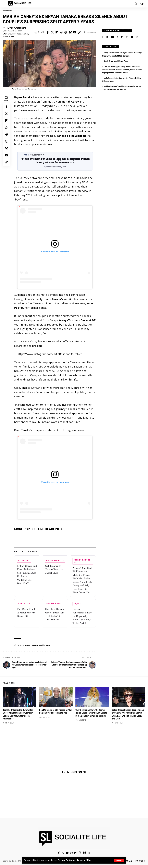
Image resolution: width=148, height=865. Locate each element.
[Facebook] (103, 37)
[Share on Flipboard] (57, 32)
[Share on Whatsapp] (6, 127)
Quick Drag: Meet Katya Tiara (116, 61)
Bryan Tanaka (23, 97)
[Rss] (137, 37)
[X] (107, 37)
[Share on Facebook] (48, 32)
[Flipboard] (122, 37)
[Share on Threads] (66, 32)
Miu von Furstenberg (16, 28)
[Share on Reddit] (61, 32)
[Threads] (127, 37)
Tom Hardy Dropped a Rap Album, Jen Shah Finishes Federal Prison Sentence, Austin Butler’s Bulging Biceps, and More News (122, 69)
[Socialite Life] (20, 4)
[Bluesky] (132, 37)
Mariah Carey (70, 101)
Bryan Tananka (31, 645)
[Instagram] (117, 37)
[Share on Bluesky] (70, 32)
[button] (119, 860)
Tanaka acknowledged (71, 135)
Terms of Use (84, 860)
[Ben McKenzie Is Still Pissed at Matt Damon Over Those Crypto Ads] (56, 697)
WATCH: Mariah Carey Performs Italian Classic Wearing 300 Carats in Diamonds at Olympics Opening (91, 713)
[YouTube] (112, 37)
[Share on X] (52, 32)
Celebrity (7, 11)
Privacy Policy (65, 860)
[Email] (75, 32)
